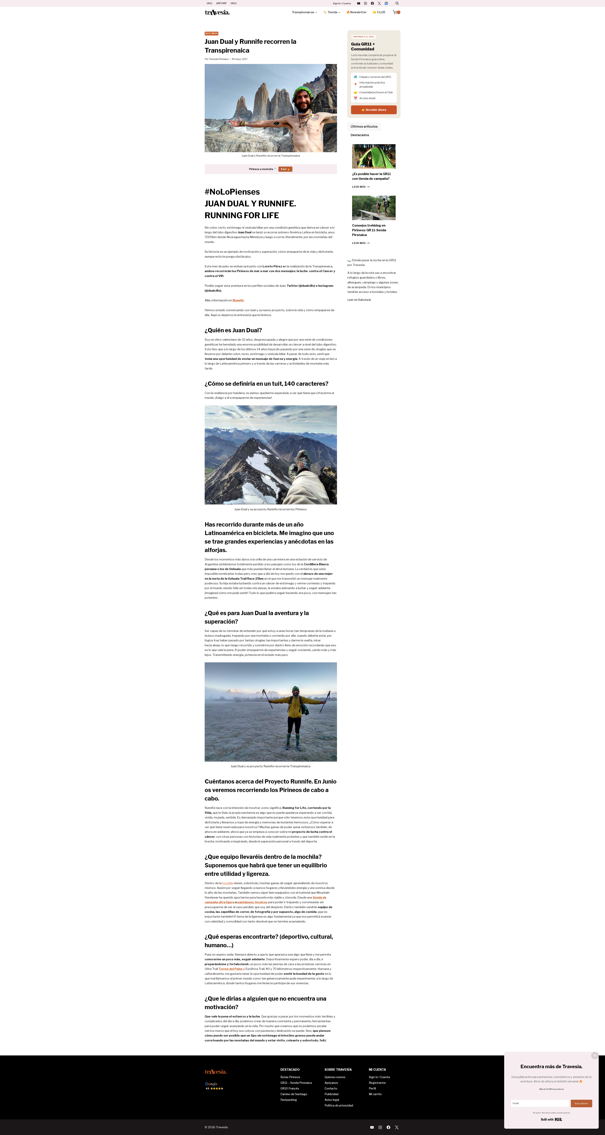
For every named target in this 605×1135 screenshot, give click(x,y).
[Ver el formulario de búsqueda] (397, 3)
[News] (386, 3)
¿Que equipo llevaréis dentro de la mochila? (263, 856)
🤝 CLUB (379, 12)
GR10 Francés (289, 1088)
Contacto (331, 1088)
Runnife (238, 300)
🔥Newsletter (356, 12)
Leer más (360, 186)
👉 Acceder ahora (374, 109)
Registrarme (377, 1082)
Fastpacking (288, 1099)
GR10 (233, 3)
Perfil (372, 1088)
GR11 (209, 3)
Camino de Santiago (293, 1094)
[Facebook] (372, 3)
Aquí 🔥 (285, 169)
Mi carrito (375, 1094)
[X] (379, 3)
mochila (227, 883)
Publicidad (331, 1094)
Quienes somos (335, 1077)
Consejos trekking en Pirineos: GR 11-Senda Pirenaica (369, 230)
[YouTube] (359, 3)
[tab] (364, 126)
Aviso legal (332, 1099)
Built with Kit (551, 1119)
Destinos (211, 33)
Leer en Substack (359, 300)
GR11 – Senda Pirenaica (296, 1082)
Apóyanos (331, 1082)
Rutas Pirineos (290, 1077)
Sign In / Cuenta (342, 3)
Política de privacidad (339, 1105)
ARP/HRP (221, 3)
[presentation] (374, 156)
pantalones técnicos (252, 902)
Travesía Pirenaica (218, 59)
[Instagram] (366, 3)
